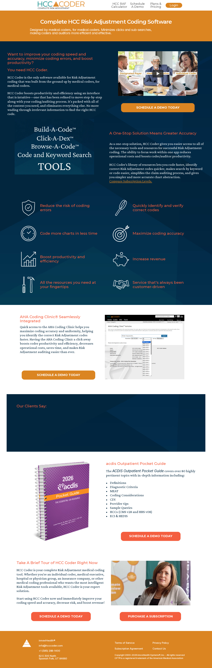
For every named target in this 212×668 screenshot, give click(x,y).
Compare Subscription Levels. (130, 181)
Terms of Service (124, 642)
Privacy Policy (161, 642)
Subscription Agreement (129, 648)
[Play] (157, 74)
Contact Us (159, 648)
